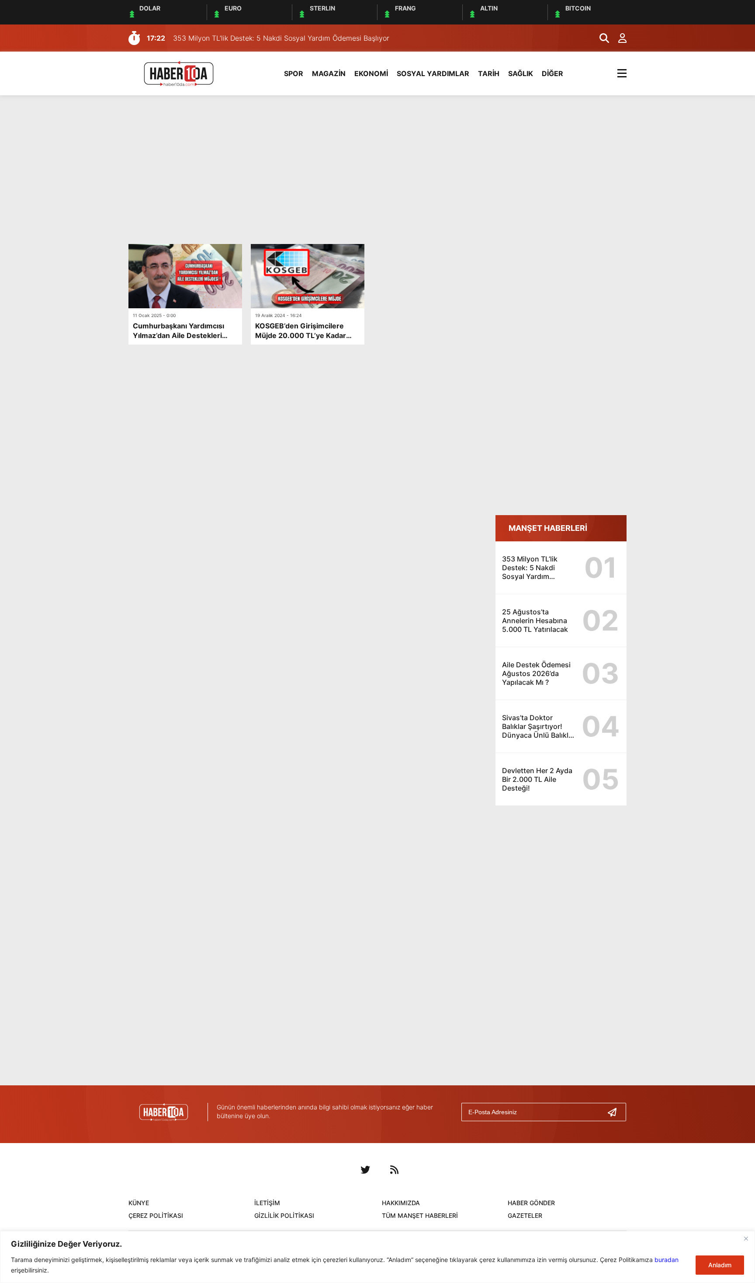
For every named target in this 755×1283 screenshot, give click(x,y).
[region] (377, 1257)
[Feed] (394, 1170)
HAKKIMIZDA (401, 1202)
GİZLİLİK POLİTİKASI (284, 1215)
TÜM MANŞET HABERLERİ (420, 1215)
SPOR (293, 73)
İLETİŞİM (267, 1202)
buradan (667, 1259)
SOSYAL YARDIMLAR (433, 73)
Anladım (719, 1265)
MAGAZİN (329, 73)
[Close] (746, 1238)
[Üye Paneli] (618, 38)
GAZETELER (525, 1215)
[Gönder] (615, 1112)
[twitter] (365, 1170)
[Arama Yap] (600, 38)
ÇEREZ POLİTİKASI (155, 1215)
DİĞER (552, 73)
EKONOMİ (371, 73)
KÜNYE (138, 1202)
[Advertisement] (377, 169)
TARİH (488, 73)
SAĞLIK (520, 73)
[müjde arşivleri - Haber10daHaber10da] (178, 72)
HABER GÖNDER (531, 1202)
